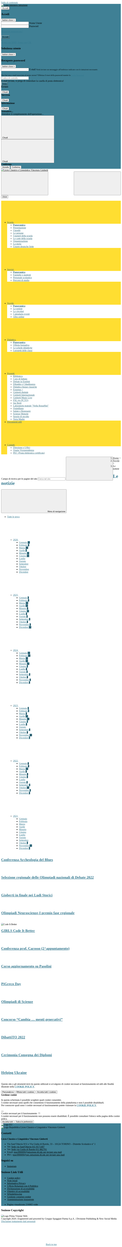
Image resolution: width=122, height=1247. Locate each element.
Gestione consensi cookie (19, 1196)
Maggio (24, 553)
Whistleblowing (14, 1194)
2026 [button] (15, 539)
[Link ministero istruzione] (14, 5)
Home (116, 458)
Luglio (22, 558)
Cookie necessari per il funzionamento (19, 1113)
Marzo (23, 548)
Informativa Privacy (16, 1183)
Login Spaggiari (77, 75)
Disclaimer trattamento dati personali (18, 1221)
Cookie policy (13, 1178)
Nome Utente (35, 23)
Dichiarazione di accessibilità (20, 1188)
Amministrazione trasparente (20, 1199)
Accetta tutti (46, 1092)
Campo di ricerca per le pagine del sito (19, 479)
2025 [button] (15, 595)
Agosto (22, 561)
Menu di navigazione (56, 511)
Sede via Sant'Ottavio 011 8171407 (27, 1146)
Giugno (24, 556)
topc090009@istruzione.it (38, 1152)
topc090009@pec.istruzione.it (39, 1155)
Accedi (5, 8)
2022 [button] (15, 760)
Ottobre (22, 566)
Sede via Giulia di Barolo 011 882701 (29, 1149)
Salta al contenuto (9, 2)
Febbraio (24, 545)
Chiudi (5, 92)
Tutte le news (13, 516)
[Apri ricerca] (97, 183)
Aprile (23, 550)
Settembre (23, 564)
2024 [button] (15, 650)
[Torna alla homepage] (61, 170)
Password (33, 26)
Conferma (16, 167)
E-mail (32, 69)
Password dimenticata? (12, 31)
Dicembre (23, 572)
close (4, 197)
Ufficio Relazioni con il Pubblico (22, 1186)
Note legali (12, 1180)
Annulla (5, 167)
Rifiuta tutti (25, 1092)
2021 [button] (15, 816)
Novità (116, 460)
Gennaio (24, 542)
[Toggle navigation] (24, 183)
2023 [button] (15, 705)
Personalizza (8, 1092)
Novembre (24, 569)
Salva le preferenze (24, 1122)
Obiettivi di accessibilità (18, 1191)
